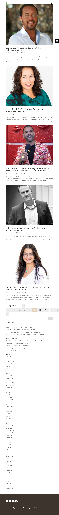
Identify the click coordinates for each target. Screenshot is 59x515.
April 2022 (8, 394)
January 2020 (9, 456)
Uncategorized (9, 475)
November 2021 (10, 404)
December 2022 (10, 383)
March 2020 (9, 452)
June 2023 (8, 368)
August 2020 (9, 440)
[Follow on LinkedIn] (13, 501)
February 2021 (9, 425)
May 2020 (8, 447)
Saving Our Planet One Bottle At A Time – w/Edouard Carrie (25, 48)
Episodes (23, 52)
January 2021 (9, 428)
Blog (7, 468)
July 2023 (8, 366)
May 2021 (8, 418)
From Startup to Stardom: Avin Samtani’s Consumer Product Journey (23, 332)
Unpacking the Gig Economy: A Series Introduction (19, 327)
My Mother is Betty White (21, 343)
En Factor (9, 52)
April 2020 (8, 449)
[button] (57, 41)
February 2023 (9, 378)
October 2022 (9, 387)
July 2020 (8, 442)
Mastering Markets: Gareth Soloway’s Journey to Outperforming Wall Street (25, 334)
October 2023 (9, 359)
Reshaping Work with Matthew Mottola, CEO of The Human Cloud (23, 325)
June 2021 (8, 416)
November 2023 (10, 356)
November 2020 (10, 433)
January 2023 (9, 380)
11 (46, 310)
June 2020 (8, 444)
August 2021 (9, 411)
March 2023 (9, 375)
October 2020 (9, 435)
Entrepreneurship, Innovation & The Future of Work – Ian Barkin (27, 229)
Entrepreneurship (10, 470)
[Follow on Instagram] (10, 501)
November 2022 (10, 385)
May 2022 (8, 392)
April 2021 (8, 421)
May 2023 (8, 371)
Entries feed (9, 483)
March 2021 (9, 423)
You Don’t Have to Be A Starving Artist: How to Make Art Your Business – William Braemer (27, 169)
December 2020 (10, 430)
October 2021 (9, 406)
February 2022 (9, 399)
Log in (7, 481)
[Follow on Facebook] (7, 501)
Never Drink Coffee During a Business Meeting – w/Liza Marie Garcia (28, 110)
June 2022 (8, 390)
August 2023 (9, 364)
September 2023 (10, 361)
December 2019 (10, 459)
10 (40, 310)
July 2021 (8, 414)
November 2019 (10, 461)
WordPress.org (9, 488)
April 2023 (8, 373)
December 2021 (10, 402)
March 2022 (9, 397)
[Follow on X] (16, 501)
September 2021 (10, 409)
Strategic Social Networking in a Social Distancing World (29, 341)
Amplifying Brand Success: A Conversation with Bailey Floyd (21, 329)
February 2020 (9, 454)
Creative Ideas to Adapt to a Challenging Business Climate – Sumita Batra (29, 288)
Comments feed (10, 486)
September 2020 (10, 437)
